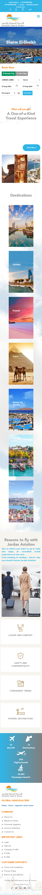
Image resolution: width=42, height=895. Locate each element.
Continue (27, 93)
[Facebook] (12, 888)
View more (21, 226)
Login (6, 842)
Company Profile (11, 849)
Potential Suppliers (12, 824)
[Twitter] (17, 888)
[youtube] (25, 888)
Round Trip (9, 73)
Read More (31, 147)
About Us (8, 817)
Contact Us (9, 831)
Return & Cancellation (13, 874)
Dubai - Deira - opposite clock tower (18, 805)
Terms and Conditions (13, 867)
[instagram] (30, 888)
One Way (22, 73)
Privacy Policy (10, 871)
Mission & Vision (11, 820)
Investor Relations (12, 828)
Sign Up (7, 845)
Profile (7, 853)
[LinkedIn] (21, 888)
